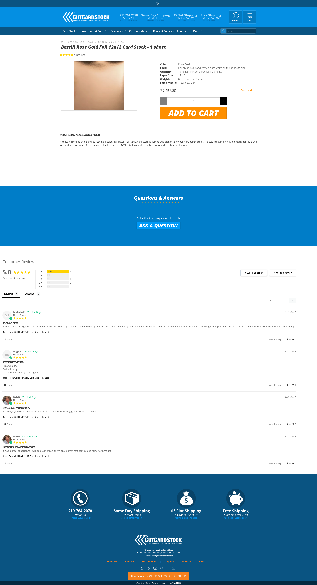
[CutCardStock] (86, 17)
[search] (238, 31)
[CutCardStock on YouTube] (155, 569)
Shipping (169, 561)
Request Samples (163, 30)
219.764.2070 (129, 17)
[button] (288, 339)
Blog (201, 561)
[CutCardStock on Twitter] (142, 569)
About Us (111, 561)
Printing (182, 30)
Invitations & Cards (93, 30)
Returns (186, 561)
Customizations (138, 30)
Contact (129, 561)
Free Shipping (211, 17)
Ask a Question (158, 225)
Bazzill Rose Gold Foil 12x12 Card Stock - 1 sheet (25, 331)
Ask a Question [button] (255, 272)
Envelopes (117, 30)
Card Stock (69, 30)
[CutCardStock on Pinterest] (161, 569)
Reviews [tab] (8, 293)
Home (64, 42)
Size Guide (247, 90)
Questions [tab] (30, 293)
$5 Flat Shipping (185, 17)
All (71, 42)
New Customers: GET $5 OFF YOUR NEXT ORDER (158, 576)
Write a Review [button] (284, 272)
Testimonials (149, 561)
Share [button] (9, 339)
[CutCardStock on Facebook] (149, 569)
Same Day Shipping (155, 17)
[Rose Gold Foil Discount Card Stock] (99, 85)
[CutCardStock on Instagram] (167, 569)
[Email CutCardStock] (173, 569)
